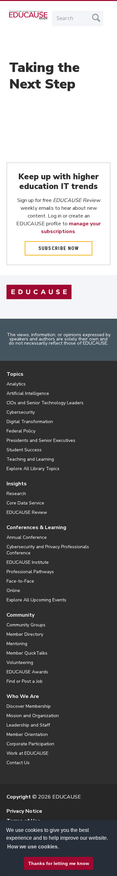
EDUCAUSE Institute (27, 562)
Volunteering (19, 662)
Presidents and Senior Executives (40, 440)
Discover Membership (28, 706)
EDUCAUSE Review (26, 512)
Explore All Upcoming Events (36, 600)
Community (20, 615)
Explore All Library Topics (32, 469)
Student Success (24, 450)
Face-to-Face (20, 581)
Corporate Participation (30, 744)
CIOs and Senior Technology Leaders (45, 403)
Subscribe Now (58, 248)
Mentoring (16, 644)
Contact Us (18, 763)
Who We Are (22, 696)
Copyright (18, 796)
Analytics (16, 384)
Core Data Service (25, 503)
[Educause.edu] (39, 291)
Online (13, 590)
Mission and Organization (32, 716)
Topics (14, 374)
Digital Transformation (29, 422)
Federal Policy (20, 431)
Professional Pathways (30, 572)
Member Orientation (27, 734)
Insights (16, 483)
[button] (42, 861)
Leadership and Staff (28, 725)
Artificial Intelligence (27, 393)
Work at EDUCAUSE (27, 753)
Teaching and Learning (30, 459)
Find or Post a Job (24, 681)
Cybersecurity (20, 412)
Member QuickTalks (26, 653)
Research (16, 494)
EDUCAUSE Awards (27, 672)
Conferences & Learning (36, 527)
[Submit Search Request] (96, 18)
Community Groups (26, 625)
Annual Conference (26, 537)
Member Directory (24, 634)
